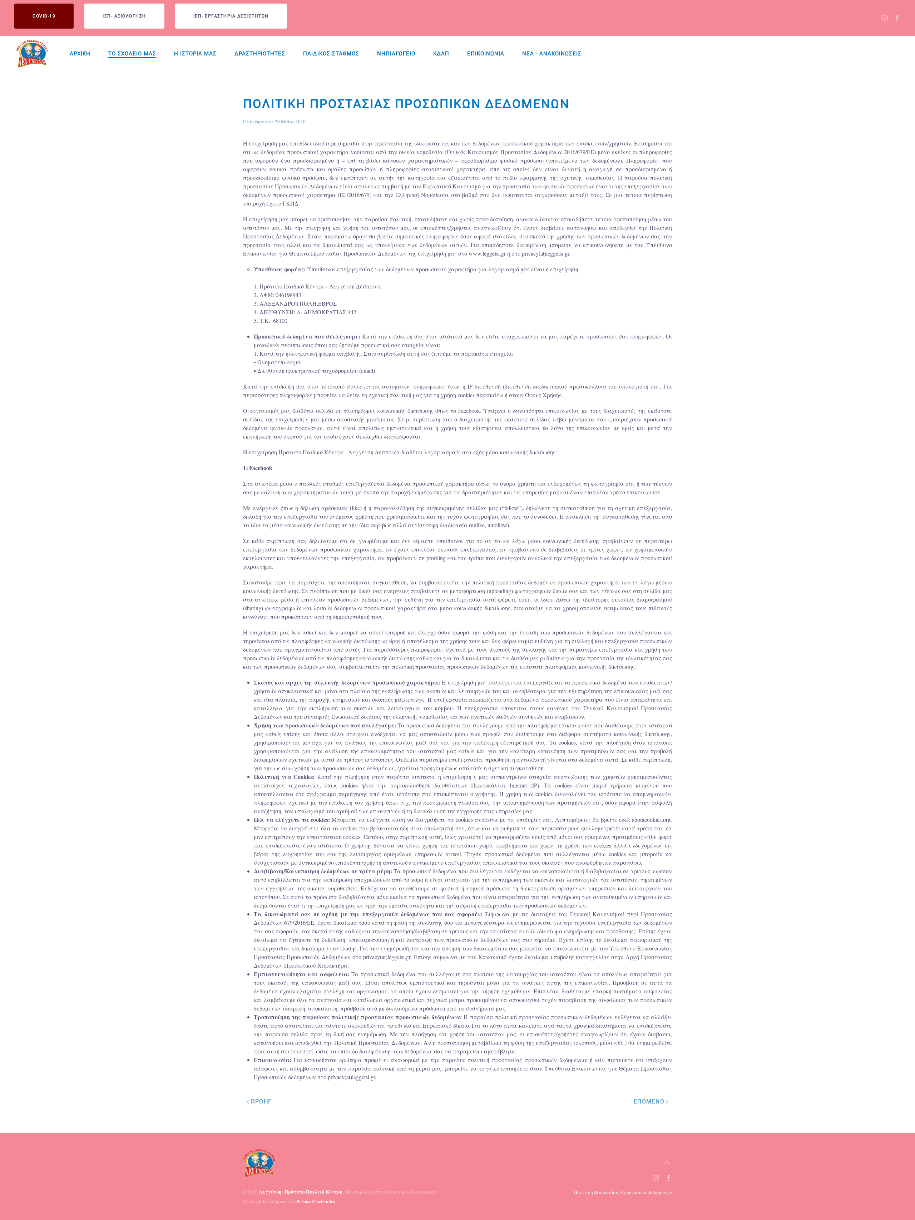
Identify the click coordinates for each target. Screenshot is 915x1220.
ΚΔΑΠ (441, 53)
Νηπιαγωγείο (396, 53)
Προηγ (261, 1101)
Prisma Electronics (315, 1201)
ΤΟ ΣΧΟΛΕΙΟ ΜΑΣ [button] (132, 53)
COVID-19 (44, 16)
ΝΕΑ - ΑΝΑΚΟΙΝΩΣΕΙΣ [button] (552, 53)
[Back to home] (33, 53)
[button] (667, 1162)
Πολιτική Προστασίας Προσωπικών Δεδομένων (623, 1192)
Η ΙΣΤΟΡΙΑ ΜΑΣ (195, 53)
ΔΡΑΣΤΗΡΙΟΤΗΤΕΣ (259, 53)
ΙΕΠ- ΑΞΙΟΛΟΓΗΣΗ (124, 16)
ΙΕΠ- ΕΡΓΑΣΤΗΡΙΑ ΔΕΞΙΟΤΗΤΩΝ (231, 16)
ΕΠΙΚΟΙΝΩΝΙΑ (485, 53)
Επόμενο (649, 1101)
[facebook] (897, 17)
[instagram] (884, 17)
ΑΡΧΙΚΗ (80, 53)
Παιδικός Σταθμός (331, 53)
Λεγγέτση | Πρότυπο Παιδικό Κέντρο (300, 1191)
